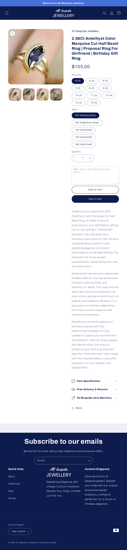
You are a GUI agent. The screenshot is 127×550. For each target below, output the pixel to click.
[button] (6, 13)
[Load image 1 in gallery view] (15, 94)
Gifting (12, 498)
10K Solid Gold (83, 130)
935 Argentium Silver (87, 122)
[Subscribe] (89, 460)
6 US (105, 81)
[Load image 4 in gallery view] (56, 94)
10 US (78, 95)
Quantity (76, 152)
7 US (78, 88)
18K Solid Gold (83, 144)
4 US (78, 81)
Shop (11, 491)
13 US (78, 103)
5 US (91, 81)
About (11, 476)
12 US (108, 95)
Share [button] (78, 408)
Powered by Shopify (47, 543)
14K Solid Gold (83, 137)
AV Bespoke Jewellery (26, 543)
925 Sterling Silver (85, 115)
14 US (93, 103)
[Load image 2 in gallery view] (29, 94)
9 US (105, 88)
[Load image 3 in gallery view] (42, 94)
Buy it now (95, 199)
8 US (91, 88)
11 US (93, 95)
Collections (14, 484)
